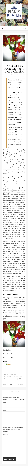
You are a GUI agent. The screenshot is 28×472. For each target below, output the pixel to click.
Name (5, 402)
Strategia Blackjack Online (7, 84)
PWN (20, 378)
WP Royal (17, 469)
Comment (6, 434)
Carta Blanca (13, 374)
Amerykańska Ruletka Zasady (8, 34)
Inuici (21, 376)
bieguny (6, 374)
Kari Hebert (6, 378)
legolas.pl (14, 378)
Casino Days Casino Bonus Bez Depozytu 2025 (12, 20)
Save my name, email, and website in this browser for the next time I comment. (13, 429)
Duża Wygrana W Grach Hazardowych (10, 72)
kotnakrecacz (8, 384)
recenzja (6, 381)
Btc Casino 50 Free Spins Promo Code (11, 46)
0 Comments (21, 384)
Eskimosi (16, 376)
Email (5, 410)
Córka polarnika (7, 376)
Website (5, 418)
